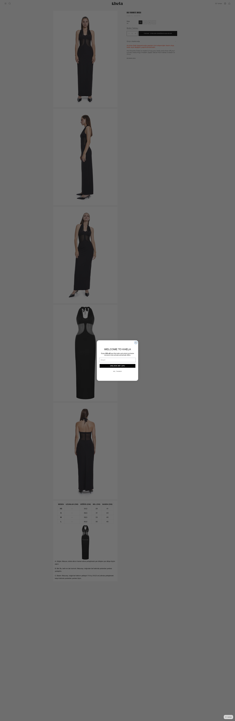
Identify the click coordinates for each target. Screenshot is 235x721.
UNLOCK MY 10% (117, 366)
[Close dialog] (135, 342)
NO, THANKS (117, 371)
